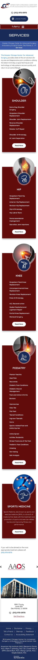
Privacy (28, 628)
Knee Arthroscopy (16, 298)
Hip (19, 189)
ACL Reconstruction (17, 304)
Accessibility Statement (25, 635)
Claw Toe (13, 408)
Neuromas (13, 382)
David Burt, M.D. (13, 651)
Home (8, 628)
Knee (19, 275)
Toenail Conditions (16, 415)
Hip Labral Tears (16, 213)
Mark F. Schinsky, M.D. (13, 648)
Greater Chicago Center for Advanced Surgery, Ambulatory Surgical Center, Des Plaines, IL (19, 44)
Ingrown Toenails (16, 418)
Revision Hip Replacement (19, 206)
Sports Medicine (19, 506)
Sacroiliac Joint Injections (19, 225)
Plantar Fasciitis (16, 374)
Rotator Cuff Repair (17, 129)
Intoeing (13, 448)
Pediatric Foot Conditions (19, 445)
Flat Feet (13, 411)
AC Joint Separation (17, 138)
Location (20, 19)
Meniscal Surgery (16, 317)
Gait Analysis (14, 455)
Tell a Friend (8, 631)
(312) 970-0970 (20, 12)
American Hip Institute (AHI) (12, 646)
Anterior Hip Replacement (19, 202)
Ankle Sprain (14, 434)
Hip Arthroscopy (16, 209)
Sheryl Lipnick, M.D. (27, 651)
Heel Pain (13, 378)
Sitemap (19, 631)
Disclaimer (18, 628)
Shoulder (19, 100)
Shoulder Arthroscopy (18, 135)
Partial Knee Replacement (19, 313)
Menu (16, 26)
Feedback (30, 631)
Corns (12, 422)
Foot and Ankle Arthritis (19, 395)
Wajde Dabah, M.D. (19, 653)
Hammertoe (14, 404)
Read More (19, 146)
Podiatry (19, 368)
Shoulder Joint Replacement (20, 119)
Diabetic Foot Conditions (19, 385)
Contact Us (8, 635)
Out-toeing (14, 452)
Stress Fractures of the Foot (20, 441)
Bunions (13, 398)
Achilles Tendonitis (16, 437)
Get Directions (19, 616)
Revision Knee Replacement (20, 294)
